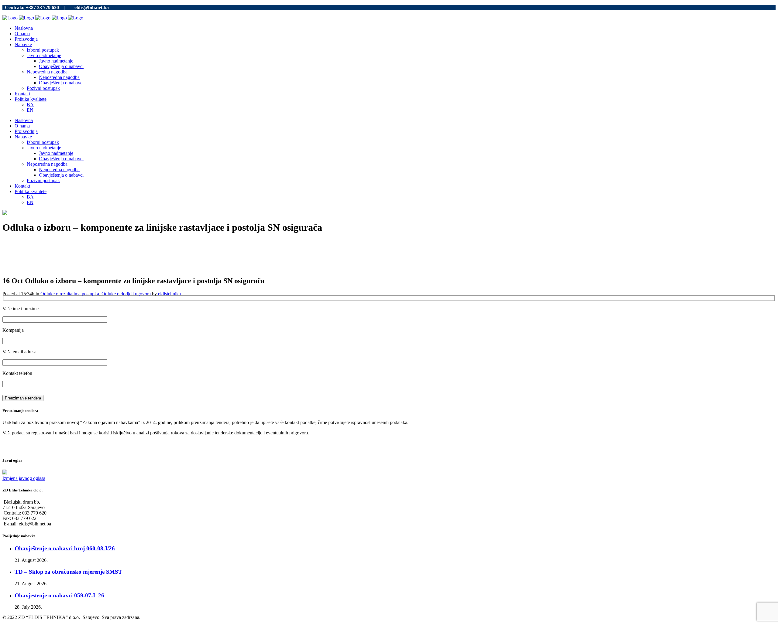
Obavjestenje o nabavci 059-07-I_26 (59, 595)
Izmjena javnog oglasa (23, 478)
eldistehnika (169, 293)
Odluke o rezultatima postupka (69, 293)
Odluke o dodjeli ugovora (126, 293)
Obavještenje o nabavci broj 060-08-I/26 (65, 548)
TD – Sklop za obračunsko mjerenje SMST (68, 572)
